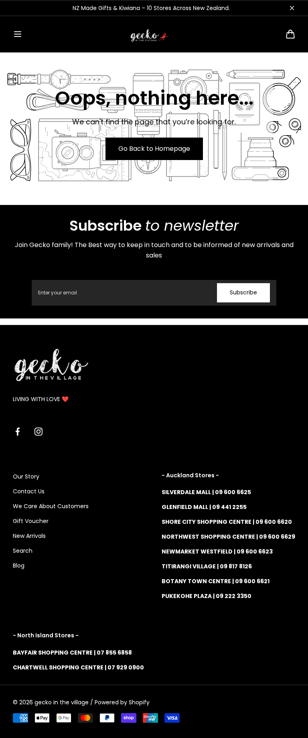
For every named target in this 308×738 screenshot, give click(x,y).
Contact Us (29, 491)
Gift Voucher (31, 521)
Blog (18, 566)
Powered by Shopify (122, 702)
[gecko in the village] (154, 34)
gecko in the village (61, 702)
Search (22, 551)
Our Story (26, 476)
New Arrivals (29, 536)
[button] (17, 34)
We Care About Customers (51, 506)
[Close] (292, 8)
